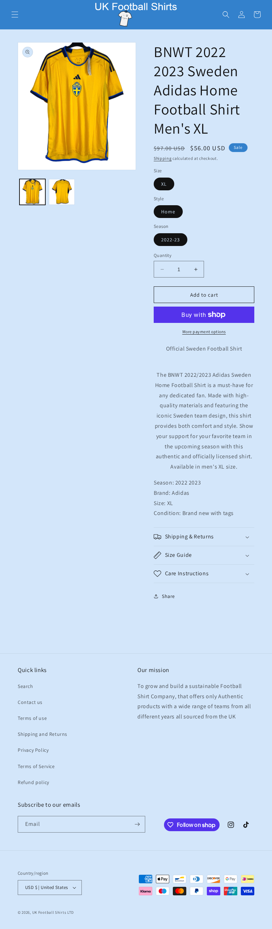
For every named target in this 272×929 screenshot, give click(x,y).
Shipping (163, 158)
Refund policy (33, 782)
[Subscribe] (137, 824)
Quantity (162, 255)
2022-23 (170, 239)
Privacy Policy (33, 750)
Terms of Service (36, 766)
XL (164, 184)
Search (25, 686)
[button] (15, 14)
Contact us (30, 702)
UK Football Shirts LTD (53, 912)
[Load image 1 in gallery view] (32, 192)
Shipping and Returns (42, 734)
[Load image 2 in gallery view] (62, 192)
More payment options (204, 331)
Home (168, 211)
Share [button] (168, 596)
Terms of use (32, 718)
